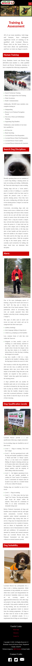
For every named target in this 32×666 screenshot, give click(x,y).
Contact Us (16, 636)
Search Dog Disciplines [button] (15, 149)
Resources (16, 633)
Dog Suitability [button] (11, 545)
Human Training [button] (11, 55)
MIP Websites (17, 649)
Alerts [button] (7, 254)
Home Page (16, 629)
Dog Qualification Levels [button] (15, 404)
